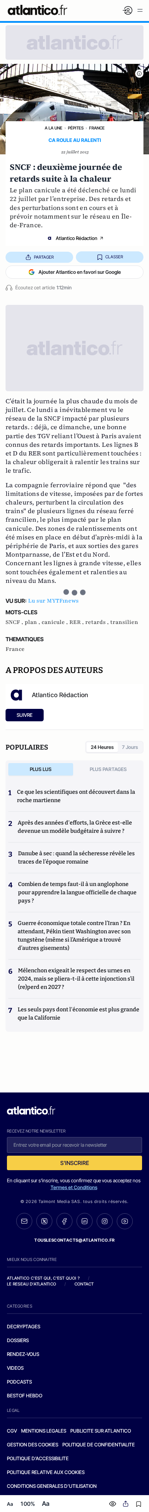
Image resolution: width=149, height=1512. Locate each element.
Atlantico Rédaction (76, 238)
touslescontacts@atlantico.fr (74, 1240)
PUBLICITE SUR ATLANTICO (100, 1431)
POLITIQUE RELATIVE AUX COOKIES (46, 1472)
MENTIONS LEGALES (43, 1431)
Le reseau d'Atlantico (31, 1284)
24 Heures (102, 747)
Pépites (76, 128)
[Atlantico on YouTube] (125, 1221)
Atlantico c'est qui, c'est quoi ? (43, 1278)
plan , (33, 622)
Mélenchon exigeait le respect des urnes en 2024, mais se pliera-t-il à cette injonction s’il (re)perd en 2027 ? (76, 978)
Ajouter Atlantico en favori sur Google (79, 272)
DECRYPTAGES (23, 1326)
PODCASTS (19, 1382)
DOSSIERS (18, 1340)
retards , (97, 622)
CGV (12, 1431)
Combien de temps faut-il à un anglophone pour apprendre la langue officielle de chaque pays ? (77, 892)
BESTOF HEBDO (24, 1395)
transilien (124, 622)
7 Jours (130, 747)
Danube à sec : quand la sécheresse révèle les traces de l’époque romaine (76, 857)
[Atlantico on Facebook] (64, 1221)
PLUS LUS (41, 769)
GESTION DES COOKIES (32, 1444)
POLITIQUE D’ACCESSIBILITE (38, 1458)
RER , (77, 622)
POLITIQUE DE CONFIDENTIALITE (98, 1444)
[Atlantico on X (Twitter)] (44, 1221)
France (97, 128)
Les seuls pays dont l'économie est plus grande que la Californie (78, 1013)
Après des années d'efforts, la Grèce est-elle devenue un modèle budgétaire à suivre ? (75, 826)
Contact (84, 1284)
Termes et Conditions (74, 1187)
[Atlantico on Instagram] (105, 1221)
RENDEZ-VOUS (23, 1354)
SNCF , (15, 622)
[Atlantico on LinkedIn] (85, 1221)
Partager (44, 257)
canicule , (55, 622)
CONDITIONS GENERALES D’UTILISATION (52, 1486)
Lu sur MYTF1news (53, 601)
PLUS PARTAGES (108, 769)
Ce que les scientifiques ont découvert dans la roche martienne (76, 796)
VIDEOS (15, 1368)
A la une (53, 128)
